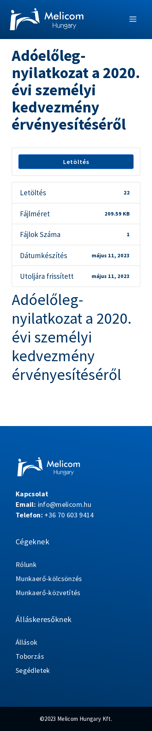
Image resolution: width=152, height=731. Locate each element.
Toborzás (30, 656)
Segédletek (33, 670)
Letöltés (76, 162)
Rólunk (26, 564)
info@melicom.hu (64, 504)
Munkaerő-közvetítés (48, 592)
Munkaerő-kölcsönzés (49, 578)
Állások (27, 642)
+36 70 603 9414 (69, 514)
